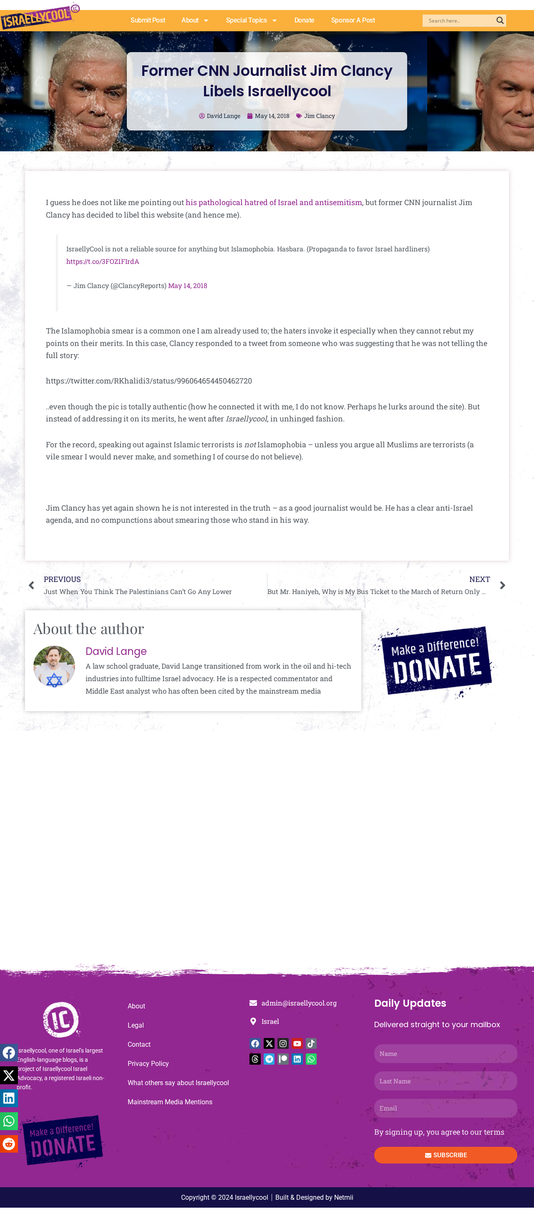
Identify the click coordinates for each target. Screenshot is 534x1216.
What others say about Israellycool (178, 1083)
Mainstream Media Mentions (170, 1102)
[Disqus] (267, 851)
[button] (9, 1053)
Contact (139, 1044)
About (190, 20)
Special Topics (246, 20)
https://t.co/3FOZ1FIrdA (102, 261)
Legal (136, 1025)
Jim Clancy (319, 116)
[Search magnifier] (500, 20)
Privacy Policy (148, 1064)
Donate (305, 20)
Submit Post (148, 20)
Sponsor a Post (353, 20)
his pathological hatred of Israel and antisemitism (274, 202)
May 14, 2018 (187, 285)
